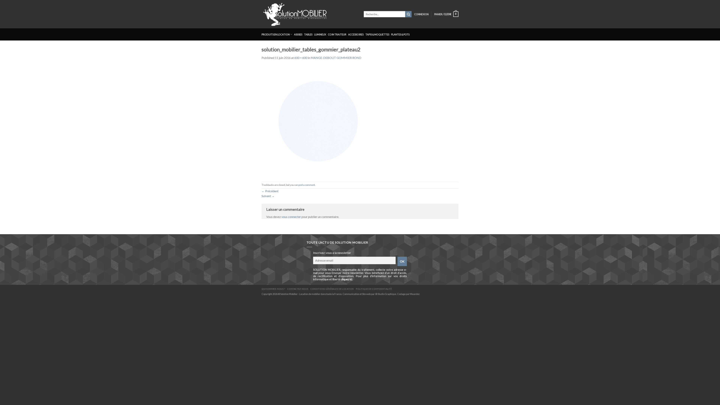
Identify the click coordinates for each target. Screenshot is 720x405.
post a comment (306, 184)
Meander (414, 294)
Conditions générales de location (332, 289)
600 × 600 (300, 57)
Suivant (268, 196)
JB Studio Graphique (385, 294)
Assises (298, 34)
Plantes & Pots (400, 34)
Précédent (270, 191)
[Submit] (408, 14)
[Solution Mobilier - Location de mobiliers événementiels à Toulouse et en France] (310, 14)
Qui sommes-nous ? (273, 289)
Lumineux (320, 34)
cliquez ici (346, 279)
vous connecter (291, 216)
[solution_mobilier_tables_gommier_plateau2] (318, 120)
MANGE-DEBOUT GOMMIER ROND (336, 57)
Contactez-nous (297, 289)
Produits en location (276, 34)
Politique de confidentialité (374, 289)
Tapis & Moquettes (377, 34)
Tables (308, 34)
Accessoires (356, 34)
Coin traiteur (337, 34)
